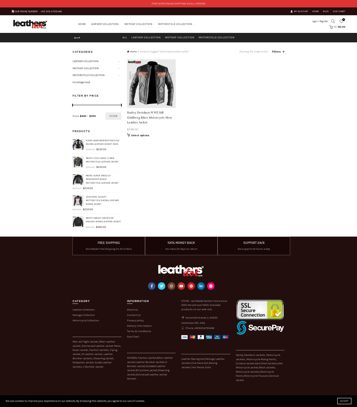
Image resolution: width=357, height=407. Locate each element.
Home (315, 11)
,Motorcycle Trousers (256, 375)
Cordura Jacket (245, 363)
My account (301, 11)
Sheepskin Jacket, (83, 362)
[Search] (333, 21)
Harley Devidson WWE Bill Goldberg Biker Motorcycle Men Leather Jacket (149, 117)
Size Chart (339, 11)
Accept (344, 401)
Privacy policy (135, 320)
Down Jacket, (81, 350)
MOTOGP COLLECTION (138, 24)
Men (75, 341)
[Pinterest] (191, 286)
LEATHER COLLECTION (104, 24)
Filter (113, 116)
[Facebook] (151, 286)
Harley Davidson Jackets (251, 355)
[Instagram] (171, 286)
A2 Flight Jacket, (89, 341)
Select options (140, 135)
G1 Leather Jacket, (92, 354)
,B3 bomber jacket (146, 370)
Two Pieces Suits (201, 367)
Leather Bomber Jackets (150, 362)
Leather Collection (84, 309)
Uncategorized (81, 82)
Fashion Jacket (147, 357)
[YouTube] (181, 286)
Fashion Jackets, (99, 350)
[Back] (77, 38)
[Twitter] (161, 286)
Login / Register (320, 21)
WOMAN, (132, 357)
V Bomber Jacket (93, 366)
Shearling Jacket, (103, 358)
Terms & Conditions (139, 331)
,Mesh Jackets (266, 367)
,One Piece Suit (199, 363)
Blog (326, 11)
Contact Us (134, 315)
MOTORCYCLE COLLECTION (175, 24)
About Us (132, 309)
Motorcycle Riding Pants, (261, 359)
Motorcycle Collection (86, 320)
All (125, 37)
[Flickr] (211, 286)
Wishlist (343, 20)
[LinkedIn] (201, 286)
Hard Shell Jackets (266, 363)
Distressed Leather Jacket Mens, (101, 346)
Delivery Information (139, 325)
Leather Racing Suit (193, 359)
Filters (276, 51)
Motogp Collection (84, 315)
